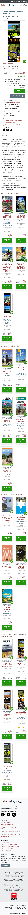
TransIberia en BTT (21, 713)
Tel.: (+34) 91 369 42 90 (9, 828)
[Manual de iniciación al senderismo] (21, 254)
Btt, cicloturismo (8, 120)
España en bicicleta (21, 368)
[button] (21, 5)
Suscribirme (5, 865)
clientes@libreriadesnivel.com (11, 831)
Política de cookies (6, 850)
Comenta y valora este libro (10, 68)
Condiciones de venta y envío (9, 844)
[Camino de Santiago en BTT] (7, 699)
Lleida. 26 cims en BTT (7, 372)
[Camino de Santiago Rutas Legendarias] (7, 596)
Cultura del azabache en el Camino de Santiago (7, 518)
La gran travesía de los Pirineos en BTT (7, 664)
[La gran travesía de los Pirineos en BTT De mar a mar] (7, 648)
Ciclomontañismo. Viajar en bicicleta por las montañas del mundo (7, 268)
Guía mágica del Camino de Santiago (21, 566)
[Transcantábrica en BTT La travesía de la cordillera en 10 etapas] (7, 753)
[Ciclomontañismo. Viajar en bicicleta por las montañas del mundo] (7, 254)
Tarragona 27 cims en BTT (7, 470)
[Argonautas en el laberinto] (7, 553)
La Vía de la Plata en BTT (21, 664)
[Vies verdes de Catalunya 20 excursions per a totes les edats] (21, 406)
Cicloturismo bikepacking (7, 216)
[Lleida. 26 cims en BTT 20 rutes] (7, 358)
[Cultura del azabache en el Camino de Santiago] (7, 504)
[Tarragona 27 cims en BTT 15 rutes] (7, 456)
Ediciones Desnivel (14, 102)
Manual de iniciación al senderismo (21, 266)
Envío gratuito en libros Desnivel (10, 846)
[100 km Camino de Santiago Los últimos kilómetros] (21, 204)
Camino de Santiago (7, 608)
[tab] (4, 136)
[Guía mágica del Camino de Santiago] (21, 553)
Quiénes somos (5, 843)
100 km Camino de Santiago (20, 216)
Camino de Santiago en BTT (7, 714)
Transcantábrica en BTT (7, 767)
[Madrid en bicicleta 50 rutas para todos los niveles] (7, 406)
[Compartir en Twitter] (7, 129)
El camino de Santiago (21, 518)
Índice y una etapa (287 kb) (12, 125)
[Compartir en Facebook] (4, 129)
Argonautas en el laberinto (7, 567)
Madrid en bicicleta (7, 421)
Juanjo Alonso (8, 64)
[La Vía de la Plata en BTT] (21, 648)
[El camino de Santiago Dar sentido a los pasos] (21, 505)
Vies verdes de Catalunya (20, 420)
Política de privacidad (7, 848)
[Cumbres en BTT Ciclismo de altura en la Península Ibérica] (7, 303)
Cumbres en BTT (7, 316)
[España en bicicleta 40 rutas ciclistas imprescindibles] (21, 356)
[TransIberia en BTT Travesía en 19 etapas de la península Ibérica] (21, 699)
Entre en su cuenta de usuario (18, 1)
